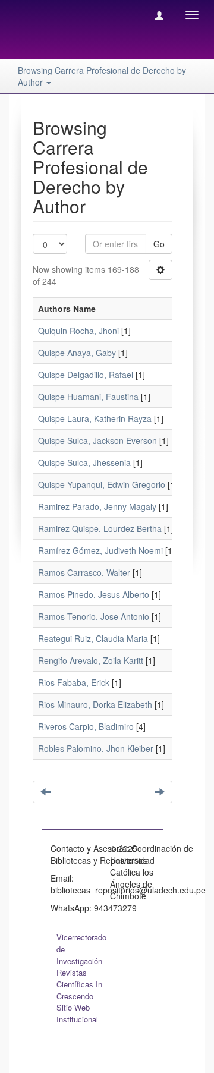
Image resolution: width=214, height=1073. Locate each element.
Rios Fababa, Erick (73, 682)
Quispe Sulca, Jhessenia (84, 462)
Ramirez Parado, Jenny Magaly (97, 506)
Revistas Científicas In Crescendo (79, 984)
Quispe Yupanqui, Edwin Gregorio (101, 484)
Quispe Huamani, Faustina (88, 396)
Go (159, 244)
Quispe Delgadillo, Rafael (85, 374)
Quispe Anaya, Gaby (77, 352)
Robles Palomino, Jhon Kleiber (95, 748)
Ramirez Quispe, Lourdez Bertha (100, 528)
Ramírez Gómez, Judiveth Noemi (100, 550)
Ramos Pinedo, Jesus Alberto (93, 594)
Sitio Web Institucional (77, 1013)
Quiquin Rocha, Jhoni (78, 330)
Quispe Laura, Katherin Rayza (95, 418)
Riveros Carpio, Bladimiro (86, 726)
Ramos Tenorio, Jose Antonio (93, 616)
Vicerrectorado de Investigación (81, 949)
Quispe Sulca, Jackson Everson (97, 440)
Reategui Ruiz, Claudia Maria (93, 638)
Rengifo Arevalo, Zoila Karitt (90, 660)
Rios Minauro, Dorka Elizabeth (95, 704)
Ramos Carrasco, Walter (84, 572)
